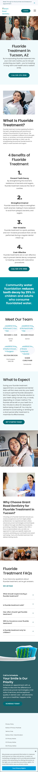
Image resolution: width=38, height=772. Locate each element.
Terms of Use (9, 731)
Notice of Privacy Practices (13, 728)
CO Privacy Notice (10, 742)
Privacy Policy (9, 724)
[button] (35, 10)
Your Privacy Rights (19, 768)
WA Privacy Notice (10, 746)
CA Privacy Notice (10, 738)
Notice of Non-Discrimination (14, 735)
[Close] (35, 751)
